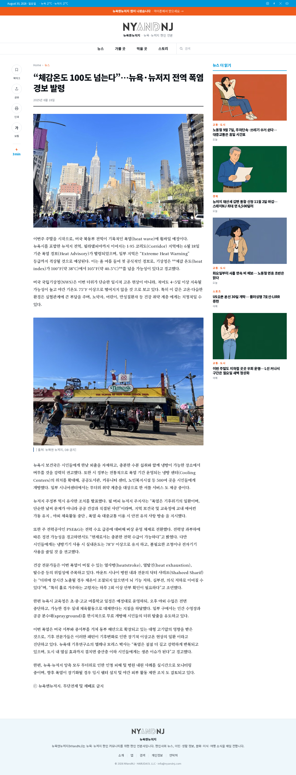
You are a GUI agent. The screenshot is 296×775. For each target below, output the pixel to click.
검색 (142, 755)
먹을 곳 (142, 48)
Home (37, 65)
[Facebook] (274, 3)
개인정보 (157, 755)
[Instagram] (267, 3)
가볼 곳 (120, 48)
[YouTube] (287, 3)
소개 (121, 755)
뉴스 (100, 48)
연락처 (173, 755)
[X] (280, 3)
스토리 (163, 48)
